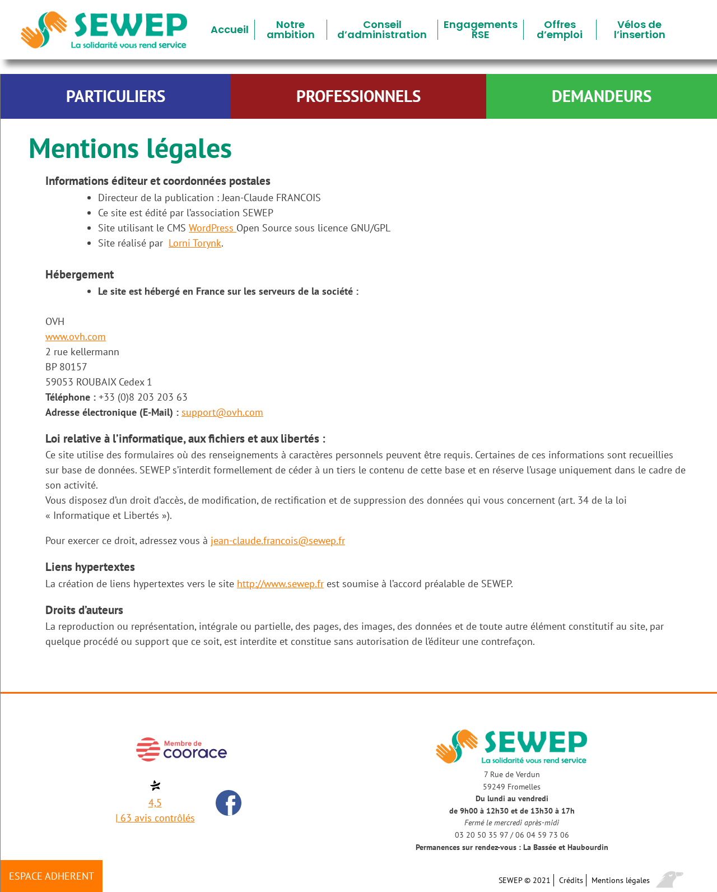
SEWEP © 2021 (525, 880)
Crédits (571, 880)
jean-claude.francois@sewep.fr (278, 540)
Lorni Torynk (195, 242)
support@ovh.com (222, 412)
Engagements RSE (481, 30)
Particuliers (115, 96)
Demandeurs (601, 96)
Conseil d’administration (382, 30)
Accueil (230, 30)
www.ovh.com (75, 336)
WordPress (212, 227)
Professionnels (358, 96)
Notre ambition (291, 30)
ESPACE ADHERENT (51, 876)
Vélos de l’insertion (639, 30)
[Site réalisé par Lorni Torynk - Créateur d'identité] (669, 881)
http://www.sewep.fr (280, 583)
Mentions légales (621, 880)
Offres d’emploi (560, 30)
